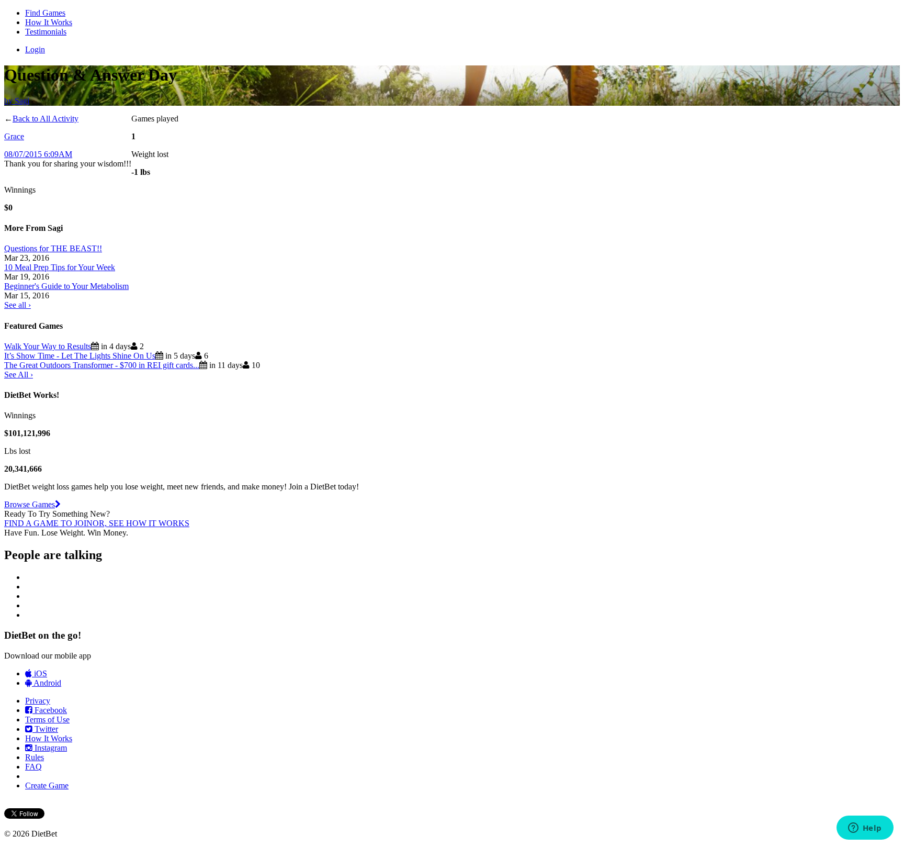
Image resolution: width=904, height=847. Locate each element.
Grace (14, 136)
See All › (18, 374)
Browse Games (29, 504)
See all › (17, 304)
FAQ (33, 766)
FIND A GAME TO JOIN (48, 523)
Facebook (49, 710)
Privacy (37, 700)
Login (35, 49)
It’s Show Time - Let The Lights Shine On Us (79, 355)
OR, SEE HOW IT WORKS (141, 523)
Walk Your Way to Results (47, 346)
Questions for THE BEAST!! (53, 248)
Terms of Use (47, 719)
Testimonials (45, 31)
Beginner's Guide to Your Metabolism (66, 286)
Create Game (47, 785)
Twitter (45, 729)
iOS (39, 673)
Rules (34, 757)
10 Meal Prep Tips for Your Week (59, 267)
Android (46, 682)
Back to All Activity (45, 118)
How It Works (48, 22)
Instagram (49, 747)
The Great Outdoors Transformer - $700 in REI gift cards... (101, 365)
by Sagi (16, 100)
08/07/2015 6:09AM (38, 154)
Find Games (45, 12)
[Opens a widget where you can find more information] (865, 829)
